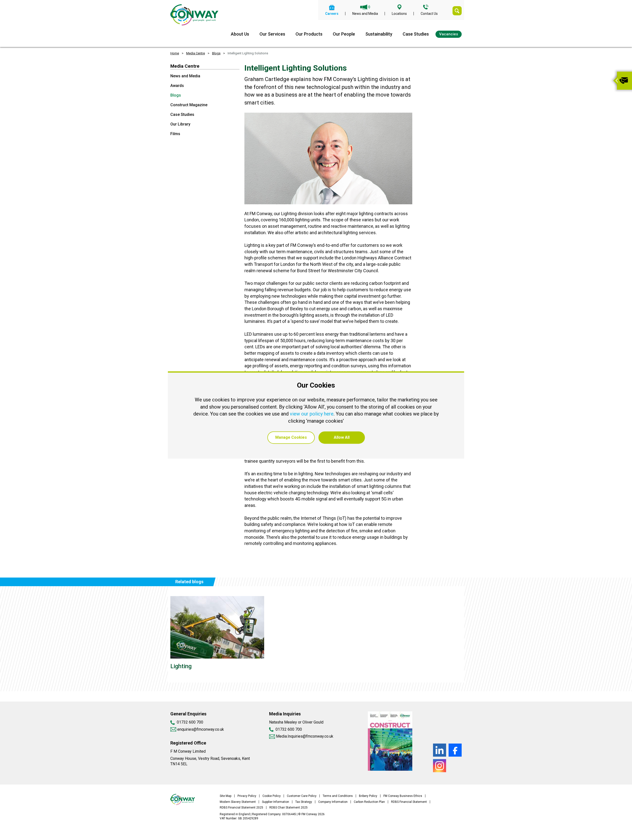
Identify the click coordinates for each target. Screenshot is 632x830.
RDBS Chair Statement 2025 (288, 807)
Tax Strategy (303, 802)
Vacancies (448, 34)
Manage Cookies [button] (291, 437)
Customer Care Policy (301, 796)
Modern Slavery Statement (238, 802)
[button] (615, 81)
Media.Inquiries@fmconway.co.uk (304, 736)
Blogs (216, 53)
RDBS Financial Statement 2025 (241, 807)
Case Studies (416, 34)
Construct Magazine (188, 105)
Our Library (180, 124)
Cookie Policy (271, 796)
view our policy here (312, 414)
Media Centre (195, 53)
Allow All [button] (342, 437)
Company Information (333, 802)
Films (175, 133)
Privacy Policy (246, 796)
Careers (331, 13)
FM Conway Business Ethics (402, 796)
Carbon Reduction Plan (369, 802)
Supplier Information (275, 802)
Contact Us (429, 13)
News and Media (365, 13)
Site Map (225, 796)
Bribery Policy (368, 796)
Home (174, 53)
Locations (399, 13)
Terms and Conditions (338, 796)
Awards (177, 85)
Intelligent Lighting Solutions (248, 53)
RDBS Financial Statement (409, 802)
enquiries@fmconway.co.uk (200, 729)
